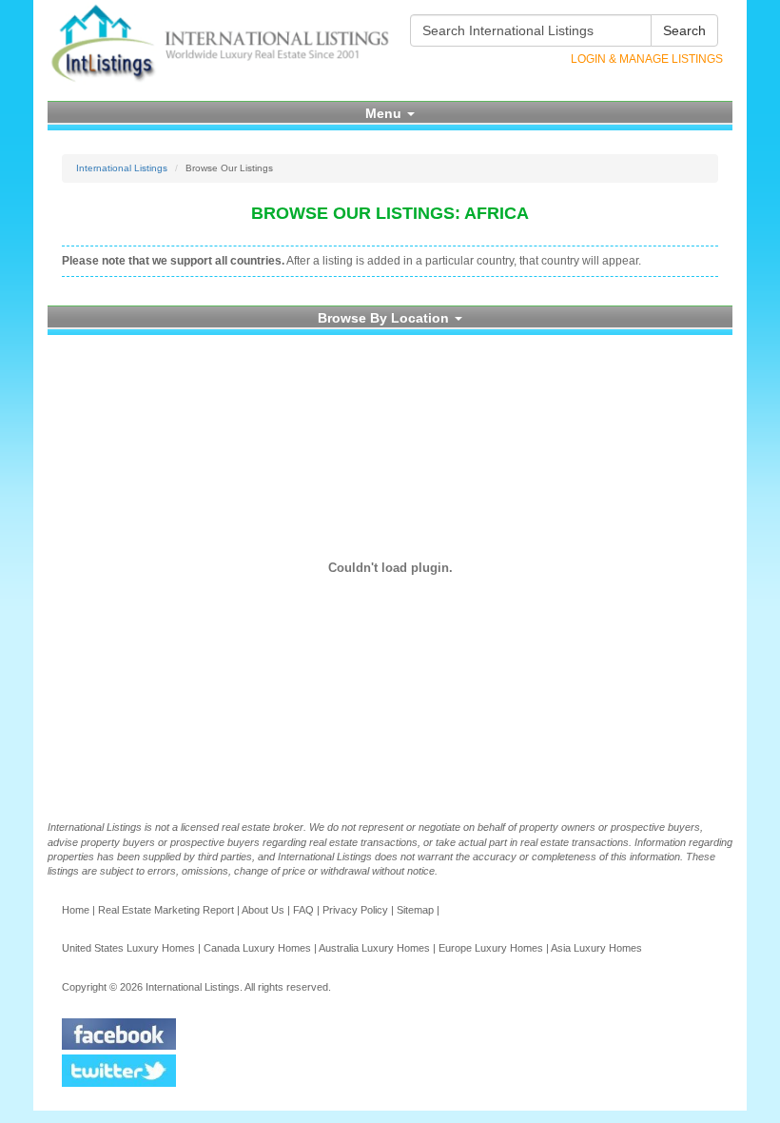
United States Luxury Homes (128, 948)
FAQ (303, 910)
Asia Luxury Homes (596, 948)
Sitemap (415, 910)
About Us (263, 910)
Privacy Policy (355, 910)
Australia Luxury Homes (374, 948)
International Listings (121, 168)
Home (75, 910)
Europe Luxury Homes (491, 948)
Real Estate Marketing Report (166, 910)
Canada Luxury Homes (257, 948)
